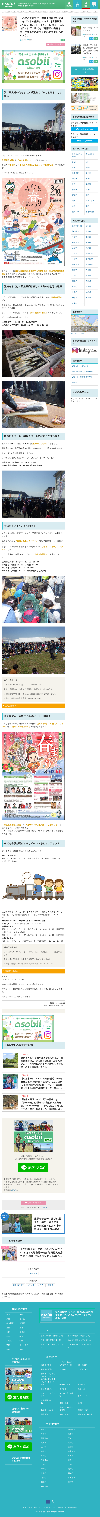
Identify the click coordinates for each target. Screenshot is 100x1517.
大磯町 (88, 281)
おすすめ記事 (46, 1370)
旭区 (87, 162)
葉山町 (74, 281)
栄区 (74, 184)
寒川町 (74, 287)
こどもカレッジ (84, 1370)
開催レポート (65, 1385)
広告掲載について (50, 1508)
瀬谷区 (88, 184)
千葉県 (74, 298)
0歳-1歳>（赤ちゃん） (81, 366)
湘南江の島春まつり (13, 971)
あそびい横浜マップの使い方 (79, 1340)
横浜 (77, 6)
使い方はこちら (77, 334)
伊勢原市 (89, 259)
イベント (33, 1274)
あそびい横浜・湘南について (33, 1508)
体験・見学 (64, 1403)
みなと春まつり (12, 706)
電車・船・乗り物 (85, 1415)
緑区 (74, 206)
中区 (87, 195)
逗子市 (74, 248)
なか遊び (81, 1385)
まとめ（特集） (47, 1389)
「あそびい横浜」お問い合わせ (79, 1346)
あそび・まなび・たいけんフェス (67, 1364)
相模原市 (89, 265)
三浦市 (88, 242)
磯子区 (88, 168)
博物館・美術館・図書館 (67, 1409)
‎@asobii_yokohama (85, 129)
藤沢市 (51, 1285)
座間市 (74, 259)
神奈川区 (75, 173)
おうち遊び (82, 1365)
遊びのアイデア (66, 1415)
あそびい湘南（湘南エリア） (52, 1336)
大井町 (88, 270)
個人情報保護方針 (71, 1508)
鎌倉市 (88, 231)
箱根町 (88, 292)
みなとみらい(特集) (77, 155)
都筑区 (74, 190)
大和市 (74, 254)
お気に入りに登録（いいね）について (52, 1346)
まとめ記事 (90, 212)
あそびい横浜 (45, 1512)
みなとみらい (91, 154)
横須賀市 (75, 242)
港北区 (88, 179)
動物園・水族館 (47, 1410)
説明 (45, 1208)
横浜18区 (76, 212)
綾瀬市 (70, 1447)
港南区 (74, 179)
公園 (80, 1403)
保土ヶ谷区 (90, 201)
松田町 (74, 292)
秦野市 (88, 237)
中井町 (43, 1469)
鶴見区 (88, 190)
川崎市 (74, 270)
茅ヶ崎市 (75, 231)
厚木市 (88, 248)
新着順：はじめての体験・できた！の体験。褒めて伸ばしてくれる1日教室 (48, 1379)
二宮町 (74, 276)
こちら (14, 1190)
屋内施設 (44, 1415)
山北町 (43, 1478)
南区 (87, 206)
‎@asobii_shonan (85, 141)
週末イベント (46, 1365)
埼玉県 (88, 298)
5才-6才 (31, 1285)
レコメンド (82, 1396)
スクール (81, 1389)
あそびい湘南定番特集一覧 (84, 70)
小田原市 (75, 265)
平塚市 (74, 237)
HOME (69, 6)
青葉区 (74, 162)
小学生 (41, 1285)
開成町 (88, 287)
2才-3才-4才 (18, 1285)
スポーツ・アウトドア (48, 1395)
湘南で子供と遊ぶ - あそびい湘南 (8, 4)
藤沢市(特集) (77, 226)
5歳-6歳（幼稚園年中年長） (83, 377)
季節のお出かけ (84, 1410)
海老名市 (89, 254)
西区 (74, 201)
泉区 (74, 168)
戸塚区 (74, 195)
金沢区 (88, 173)
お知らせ (63, 1370)
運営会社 (60, 1508)
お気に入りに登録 (56, 44)
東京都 (74, 303)
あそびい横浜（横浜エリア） (79, 1336)
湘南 (86, 6)
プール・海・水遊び (67, 1395)
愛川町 (88, 276)
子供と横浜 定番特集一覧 (51, 1340)
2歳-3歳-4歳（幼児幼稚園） (83, 372)
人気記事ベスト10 (47, 1402)
